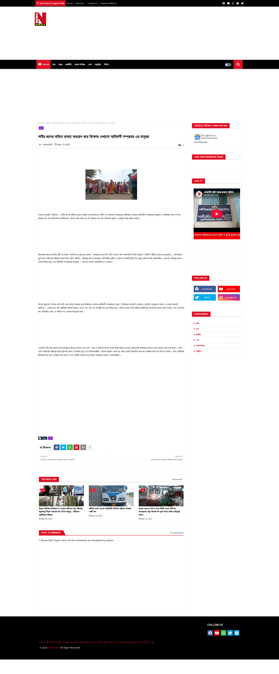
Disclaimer (81, 642)
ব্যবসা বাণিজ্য (80, 64)
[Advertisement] (185, 32)
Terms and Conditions (118, 642)
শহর (53, 64)
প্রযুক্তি (98, 64)
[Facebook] (57, 447)
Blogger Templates (62, 654)
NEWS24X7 (54, 647)
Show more (177, 479)
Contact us (93, 3)
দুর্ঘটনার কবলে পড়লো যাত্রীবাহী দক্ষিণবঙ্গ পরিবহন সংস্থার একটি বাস (110, 510)
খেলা (90, 64)
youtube (231, 288)
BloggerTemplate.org (102, 654)
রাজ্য (60, 64)
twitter (207, 297)
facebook (207, 288)
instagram (231, 297)
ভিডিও (106, 64)
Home (70, 3)
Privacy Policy (96, 642)
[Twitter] (63, 447)
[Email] (83, 447)
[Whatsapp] (70, 447)
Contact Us (66, 642)
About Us (80, 3)
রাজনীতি (69, 64)
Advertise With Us (109, 3)
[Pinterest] (76, 447)
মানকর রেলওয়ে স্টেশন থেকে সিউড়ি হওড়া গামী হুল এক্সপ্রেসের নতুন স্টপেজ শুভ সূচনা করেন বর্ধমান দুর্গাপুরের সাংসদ (159, 511)
